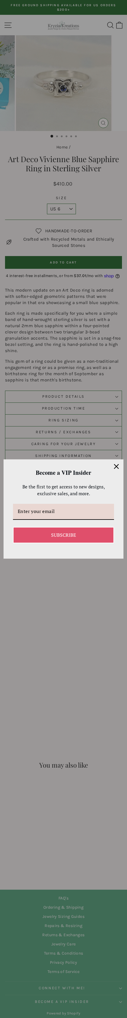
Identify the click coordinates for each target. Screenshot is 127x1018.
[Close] (116, 466)
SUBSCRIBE (63, 535)
